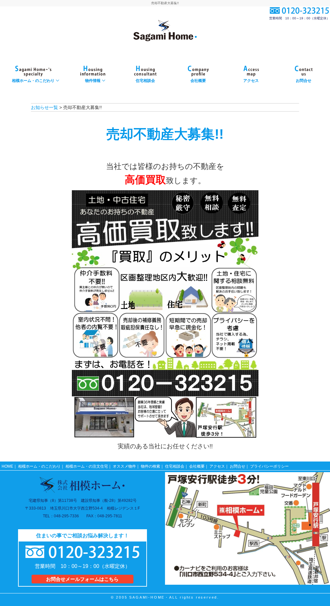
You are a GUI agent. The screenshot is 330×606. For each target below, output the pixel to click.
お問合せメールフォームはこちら (82, 579)
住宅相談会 (174, 466)
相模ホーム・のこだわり (39, 466)
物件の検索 (150, 466)
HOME (7, 466)
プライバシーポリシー (269, 466)
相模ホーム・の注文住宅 (86, 466)
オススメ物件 (124, 466)
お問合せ (237, 466)
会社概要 (197, 466)
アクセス (217, 466)
